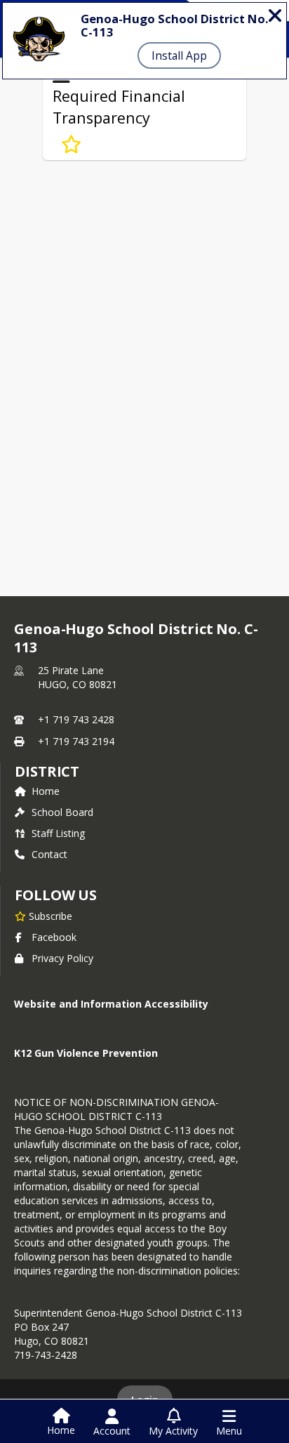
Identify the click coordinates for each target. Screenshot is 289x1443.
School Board (62, 812)
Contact (49, 854)
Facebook (54, 937)
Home (46, 791)
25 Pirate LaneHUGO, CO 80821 (77, 677)
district (47, 771)
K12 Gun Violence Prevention (86, 1053)
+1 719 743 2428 (76, 719)
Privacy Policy (62, 958)
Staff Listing (58, 833)
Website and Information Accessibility (111, 1003)
